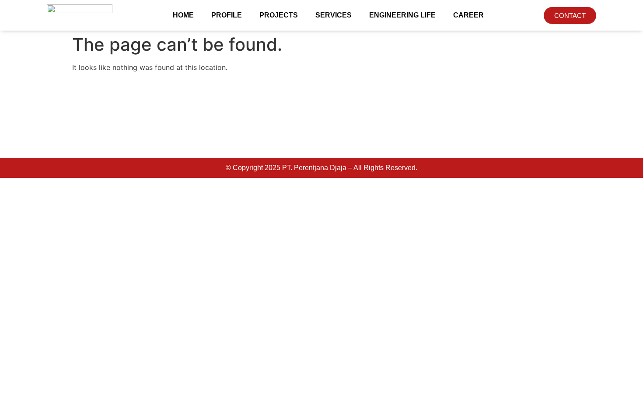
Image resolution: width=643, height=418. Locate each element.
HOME (183, 15)
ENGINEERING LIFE (402, 15)
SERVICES (333, 15)
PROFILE (226, 15)
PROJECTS (278, 15)
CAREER (468, 15)
